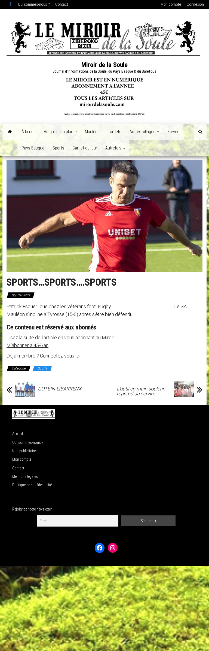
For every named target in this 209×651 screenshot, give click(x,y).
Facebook (11, 4)
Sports (58, 148)
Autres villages (143, 131)
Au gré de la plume (60, 131)
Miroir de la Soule (104, 65)
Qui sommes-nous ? (34, 4)
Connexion (195, 4)
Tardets (114, 131)
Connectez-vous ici (60, 356)
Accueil (17, 434)
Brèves (173, 131)
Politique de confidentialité (32, 485)
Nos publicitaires (25, 451)
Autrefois (113, 148)
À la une (28, 131)
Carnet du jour (84, 148)
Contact (61, 4)
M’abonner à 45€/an (27, 345)
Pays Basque (32, 148)
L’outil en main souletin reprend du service (141, 391)
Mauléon (92, 131)
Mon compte (171, 4)
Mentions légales (25, 476)
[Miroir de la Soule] (9, 132)
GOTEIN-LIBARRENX (59, 388)
